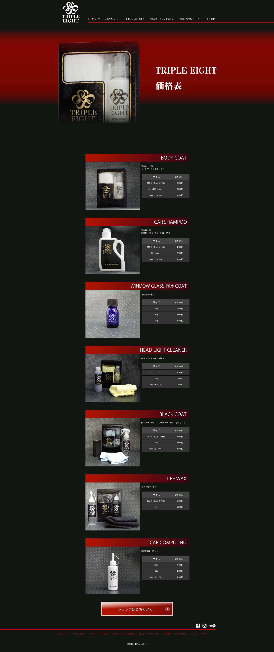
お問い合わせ (181, 634)
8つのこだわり (111, 19)
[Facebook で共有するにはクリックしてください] (198, 625)
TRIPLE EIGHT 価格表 (134, 19)
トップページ (94, 19)
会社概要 (211, 19)
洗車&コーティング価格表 (162, 19)
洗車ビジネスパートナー (190, 19)
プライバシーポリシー (200, 634)
